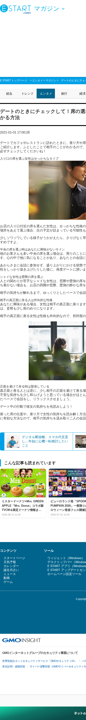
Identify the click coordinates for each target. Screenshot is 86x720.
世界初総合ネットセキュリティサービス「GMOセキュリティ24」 (39, 661)
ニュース (10, 574)
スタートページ (14, 558)
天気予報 (10, 562)
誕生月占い (11, 570)
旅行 (64, 93)
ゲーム (8, 582)
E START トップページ (13, 80)
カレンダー (11, 566)
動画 (7, 578)
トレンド (27, 93)
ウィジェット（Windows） (66, 558)
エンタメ (37, 80)
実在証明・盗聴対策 (13, 666)
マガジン (51, 80)
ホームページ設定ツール (64, 574)
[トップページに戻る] (16, 9)
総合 (9, 93)
